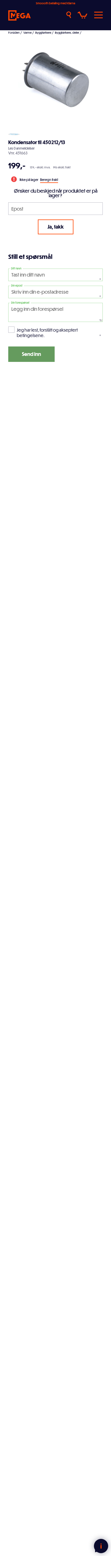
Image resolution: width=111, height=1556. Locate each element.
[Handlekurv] (82, 15)
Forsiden (14, 32)
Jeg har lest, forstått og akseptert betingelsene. (47, 332)
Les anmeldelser (21, 148)
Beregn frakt (49, 180)
